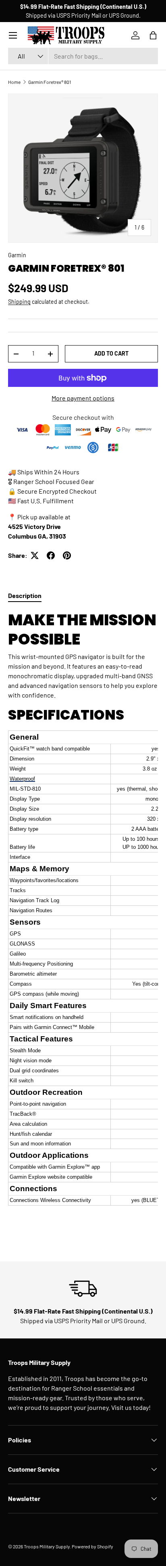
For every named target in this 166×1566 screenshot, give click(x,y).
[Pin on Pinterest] (67, 555)
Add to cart (111, 353)
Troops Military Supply (47, 1546)
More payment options (83, 398)
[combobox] (83, 56)
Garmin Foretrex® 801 (49, 82)
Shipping (19, 301)
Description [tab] (25, 595)
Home (14, 82)
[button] (153, 35)
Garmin (17, 255)
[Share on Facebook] (51, 555)
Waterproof (22, 779)
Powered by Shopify (92, 1546)
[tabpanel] (83, 916)
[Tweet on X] (35, 555)
